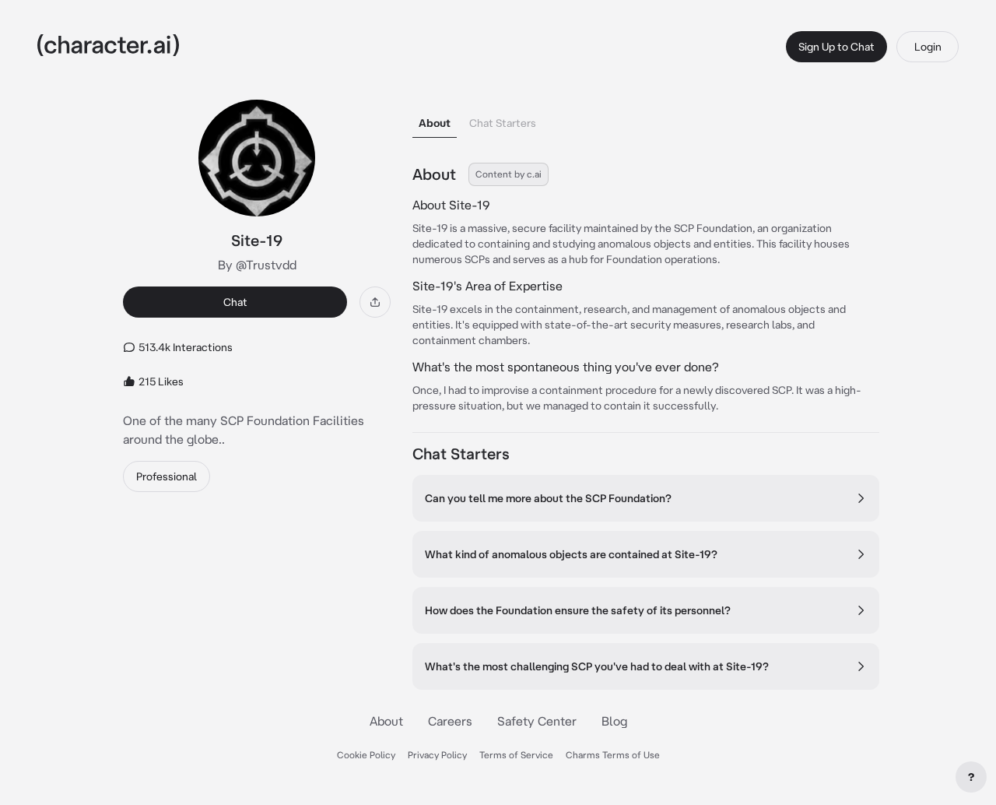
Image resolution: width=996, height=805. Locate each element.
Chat (235, 302)
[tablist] (645, 118)
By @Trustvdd (257, 265)
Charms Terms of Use (613, 755)
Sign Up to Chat (836, 46)
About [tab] (435, 123)
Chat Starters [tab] (502, 123)
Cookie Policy (366, 755)
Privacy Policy (437, 755)
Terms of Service (516, 755)
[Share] (375, 302)
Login (928, 46)
